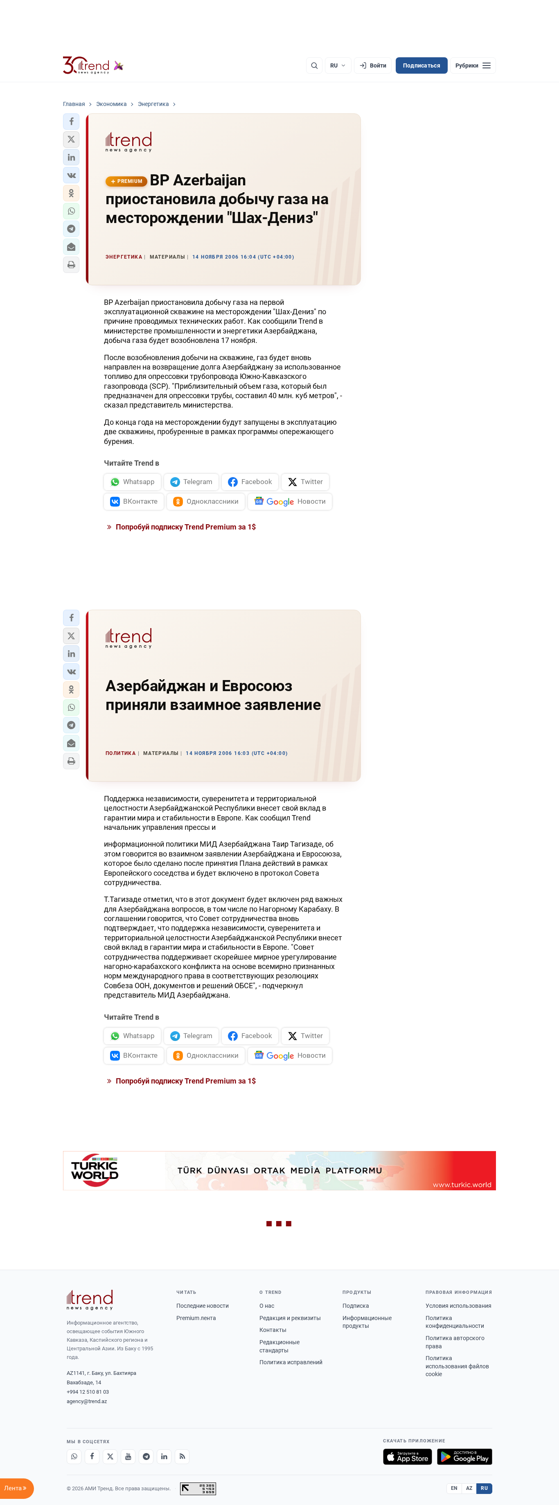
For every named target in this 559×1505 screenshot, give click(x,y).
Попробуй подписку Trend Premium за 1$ (185, 527)
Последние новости (202, 1305)
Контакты (272, 1330)
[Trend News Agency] (90, 1300)
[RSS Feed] (182, 1456)
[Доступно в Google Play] (464, 1457)
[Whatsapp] (74, 1456)
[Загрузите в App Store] (407, 1457)
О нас (266, 1305)
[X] (110, 1456)
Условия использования (458, 1305)
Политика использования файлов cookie (457, 1366)
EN (454, 1488)
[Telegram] (146, 1456)
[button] (71, 121)
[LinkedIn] (164, 1456)
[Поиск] (314, 65)
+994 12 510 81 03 (88, 1392)
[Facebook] (92, 1456)
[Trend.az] (93, 65)
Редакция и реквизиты (290, 1318)
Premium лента (196, 1318)
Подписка (356, 1305)
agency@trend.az (87, 1401)
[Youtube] (128, 1456)
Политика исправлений (290, 1362)
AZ (469, 1488)
